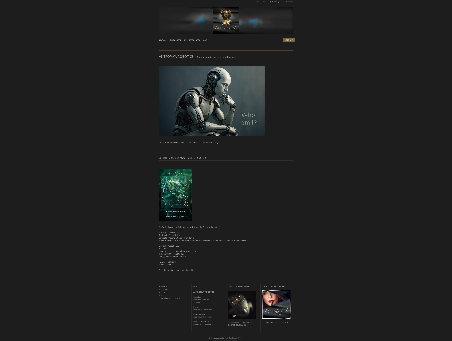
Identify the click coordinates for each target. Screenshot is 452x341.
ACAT (205, 40)
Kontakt (162, 292)
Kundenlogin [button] (276, 2)
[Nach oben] (445, 337)
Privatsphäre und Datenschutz (171, 298)
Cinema (162, 40)
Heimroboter (175, 40)
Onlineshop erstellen (217, 338)
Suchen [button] (257, 2)
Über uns (289, 40)
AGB (160, 295)
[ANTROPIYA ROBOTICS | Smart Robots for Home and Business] (226, 21)
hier (193, 270)
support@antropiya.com (202, 317)
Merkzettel (289, 2)
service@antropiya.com (202, 309)
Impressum (163, 289)
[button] (264, 2)
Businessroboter (192, 40)
